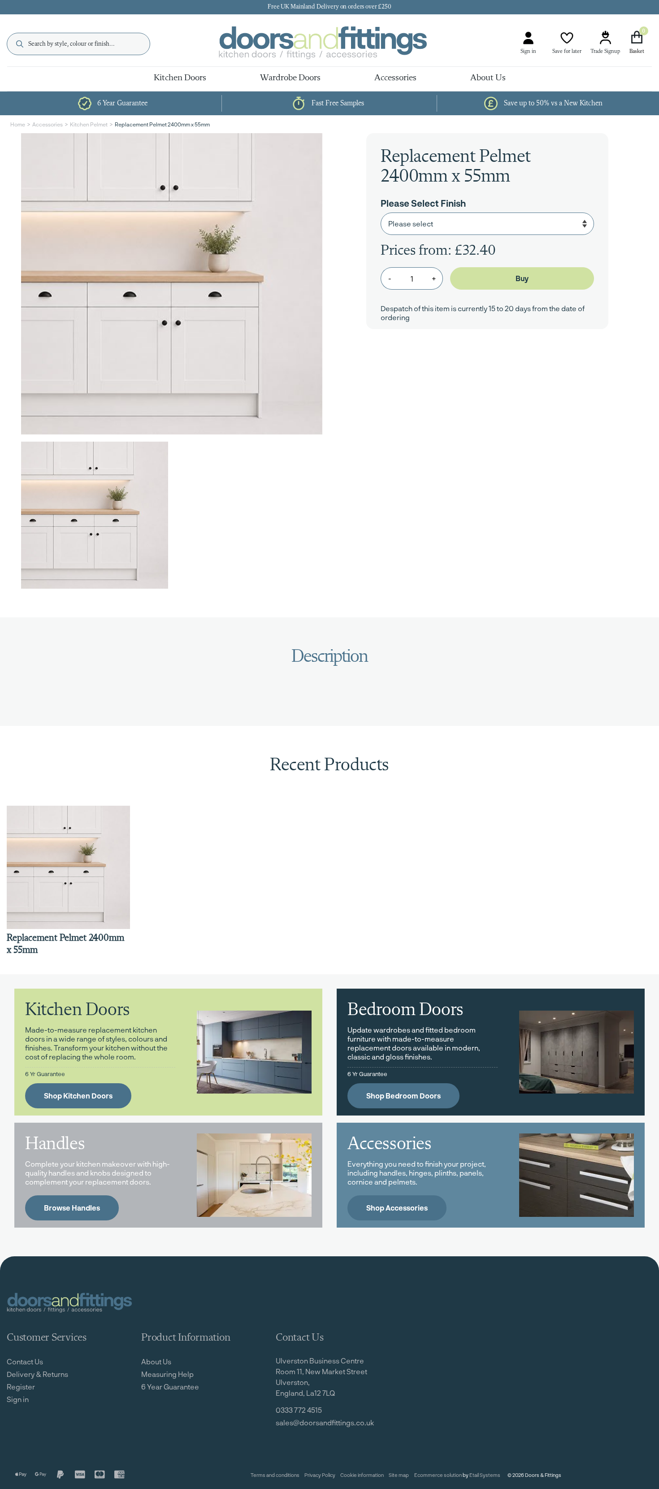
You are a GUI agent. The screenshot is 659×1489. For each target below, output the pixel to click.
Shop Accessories (397, 1207)
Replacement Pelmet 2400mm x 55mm (65, 944)
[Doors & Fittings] (330, 44)
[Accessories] (576, 1175)
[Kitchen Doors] (254, 1052)
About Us (488, 78)
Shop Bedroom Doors (403, 1095)
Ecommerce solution (438, 1475)
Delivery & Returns (37, 1374)
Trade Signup (605, 51)
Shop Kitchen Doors (78, 1095)
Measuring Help (167, 1374)
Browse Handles (72, 1207)
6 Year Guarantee (170, 1386)
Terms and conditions (275, 1475)
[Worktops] (254, 1175)
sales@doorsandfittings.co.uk (325, 1422)
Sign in (528, 51)
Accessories (395, 78)
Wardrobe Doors (290, 78)
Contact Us (25, 1361)
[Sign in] (528, 38)
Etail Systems (484, 1475)
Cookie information (362, 1475)
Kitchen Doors (180, 78)
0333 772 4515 (299, 1410)
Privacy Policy (319, 1475)
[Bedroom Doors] (576, 1052)
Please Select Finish (423, 203)
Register (21, 1386)
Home (17, 124)
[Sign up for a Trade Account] (605, 38)
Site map (399, 1475)
